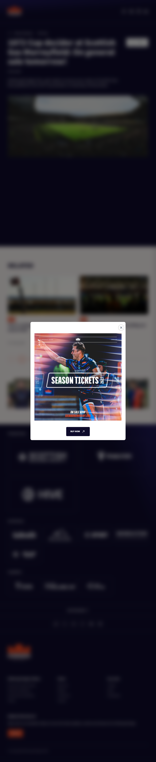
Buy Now (75, 431)
